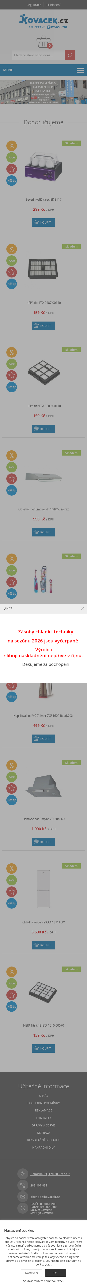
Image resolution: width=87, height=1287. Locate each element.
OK (55, 1273)
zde (60, 1281)
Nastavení (31, 1273)
